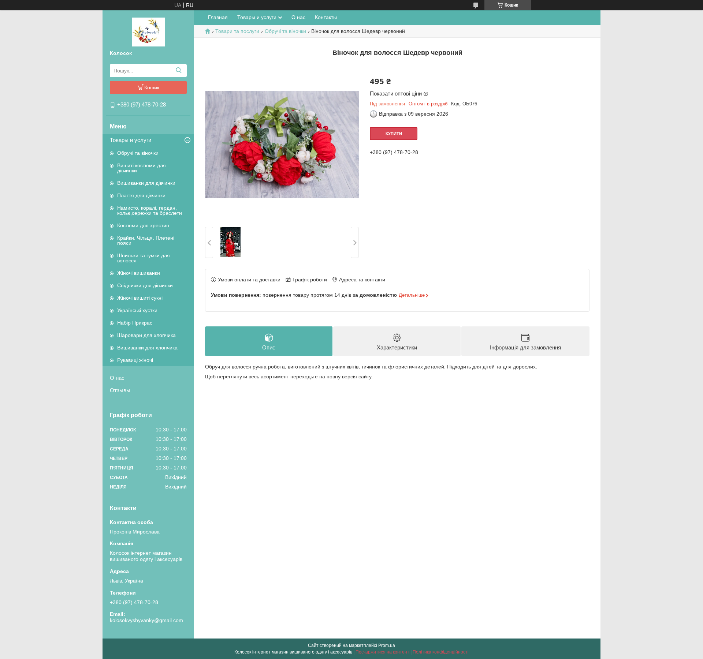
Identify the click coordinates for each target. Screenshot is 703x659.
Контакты (326, 17)
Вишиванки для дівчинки (146, 183)
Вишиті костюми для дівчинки (141, 167)
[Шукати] (178, 70)
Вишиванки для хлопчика (147, 348)
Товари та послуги (237, 31)
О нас (117, 378)
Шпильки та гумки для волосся (143, 257)
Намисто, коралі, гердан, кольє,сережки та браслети (149, 210)
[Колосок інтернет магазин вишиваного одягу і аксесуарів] (148, 31)
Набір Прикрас (134, 323)
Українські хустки (137, 310)
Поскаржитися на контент (382, 652)
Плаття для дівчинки (141, 195)
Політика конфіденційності (441, 652)
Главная (218, 17)
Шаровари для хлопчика (146, 335)
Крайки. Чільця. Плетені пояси (145, 240)
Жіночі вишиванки (138, 273)
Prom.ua (386, 645)
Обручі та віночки (138, 153)
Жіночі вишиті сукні (140, 298)
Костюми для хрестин (143, 225)
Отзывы (120, 390)
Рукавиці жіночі (135, 360)
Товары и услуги (130, 140)
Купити (394, 133)
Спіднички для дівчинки (145, 285)
